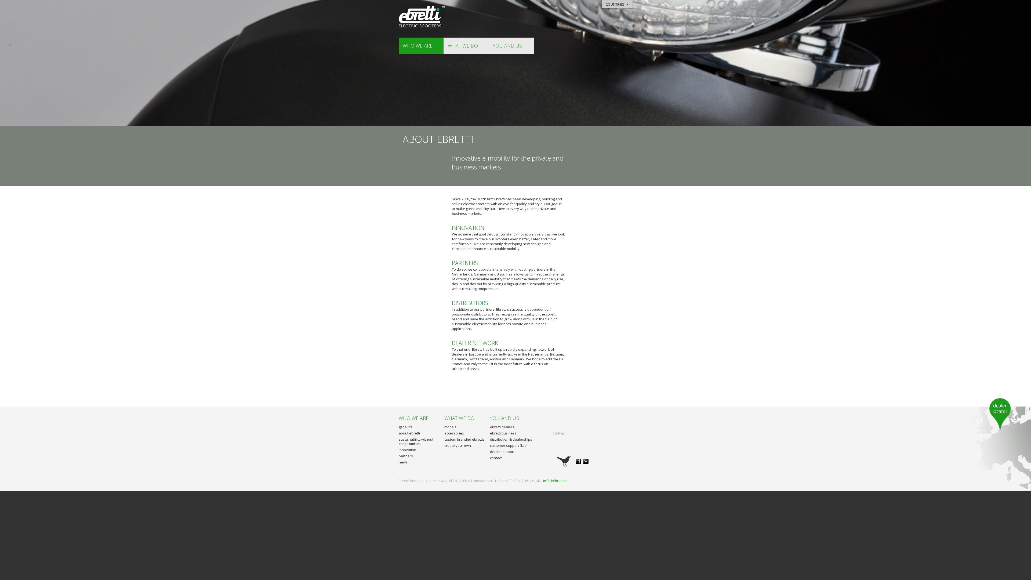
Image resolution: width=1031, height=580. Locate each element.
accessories (454, 433)
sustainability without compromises (416, 441)
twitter (586, 461)
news (403, 462)
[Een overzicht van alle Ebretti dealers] (1000, 413)
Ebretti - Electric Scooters (422, 16)
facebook (578, 461)
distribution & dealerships (511, 439)
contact (496, 457)
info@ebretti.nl (555, 480)
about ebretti (409, 433)
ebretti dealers (502, 427)
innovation (407, 449)
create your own (457, 445)
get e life (406, 427)
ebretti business (503, 433)
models (450, 427)
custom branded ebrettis (464, 439)
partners (406, 456)
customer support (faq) (508, 445)
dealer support (502, 451)
